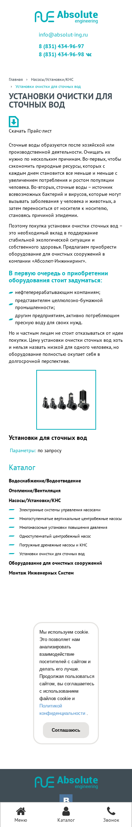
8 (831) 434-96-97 (61, 46)
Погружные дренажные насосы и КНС (53, 544)
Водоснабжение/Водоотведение (45, 480)
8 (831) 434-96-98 (61, 54)
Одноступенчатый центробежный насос (55, 536)
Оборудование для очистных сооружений (55, 563)
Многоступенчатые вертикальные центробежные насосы (70, 518)
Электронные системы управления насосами (60, 509)
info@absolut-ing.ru (63, 34)
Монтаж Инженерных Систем (41, 573)
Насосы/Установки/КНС (35, 500)
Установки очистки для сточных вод (51, 553)
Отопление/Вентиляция (35, 490)
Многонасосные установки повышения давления (63, 527)
